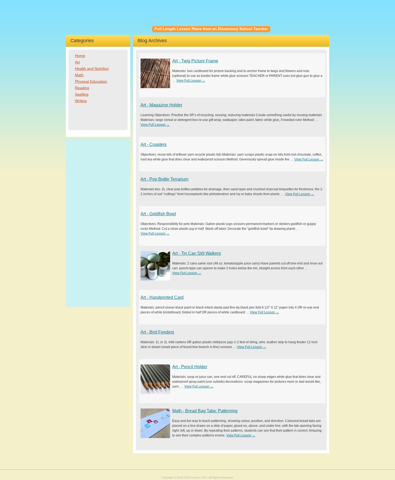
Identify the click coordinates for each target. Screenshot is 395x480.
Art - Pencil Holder (189, 366)
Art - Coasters (154, 144)
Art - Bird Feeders (157, 332)
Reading (82, 88)
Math (79, 75)
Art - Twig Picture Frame (195, 61)
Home (80, 55)
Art (77, 62)
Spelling (81, 94)
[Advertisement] (98, 223)
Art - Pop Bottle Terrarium (164, 179)
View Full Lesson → (190, 81)
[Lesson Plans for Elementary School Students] (109, 17)
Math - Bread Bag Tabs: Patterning (205, 411)
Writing (81, 101)
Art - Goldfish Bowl (158, 214)
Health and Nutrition (92, 68)
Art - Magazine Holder (161, 105)
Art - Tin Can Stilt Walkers (196, 253)
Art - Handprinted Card (162, 297)
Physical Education (91, 81)
